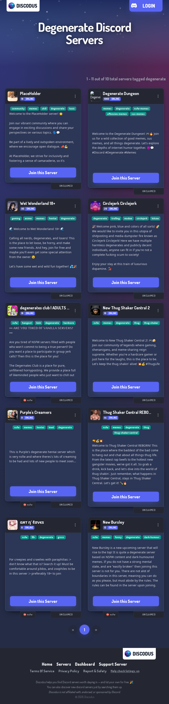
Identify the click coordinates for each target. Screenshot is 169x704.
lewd (51, 427)
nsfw (15, 322)
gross (61, 537)
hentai (52, 218)
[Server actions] (75, 96)
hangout (27, 322)
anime (28, 218)
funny (118, 537)
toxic (72, 108)
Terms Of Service (42, 671)
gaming (16, 218)
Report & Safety (95, 671)
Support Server (113, 664)
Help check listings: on (125, 671)
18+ (33, 537)
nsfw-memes (141, 108)
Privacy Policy (69, 671)
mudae (128, 218)
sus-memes (138, 113)
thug (137, 322)
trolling (115, 218)
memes (33, 108)
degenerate (58, 108)
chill (44, 108)
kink (38, 322)
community (18, 108)
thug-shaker (151, 322)
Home (47, 664)
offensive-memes (117, 113)
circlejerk (142, 218)
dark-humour (151, 537)
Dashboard (85, 664)
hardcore (68, 322)
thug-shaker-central (126, 432)
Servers (63, 664)
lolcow (155, 218)
